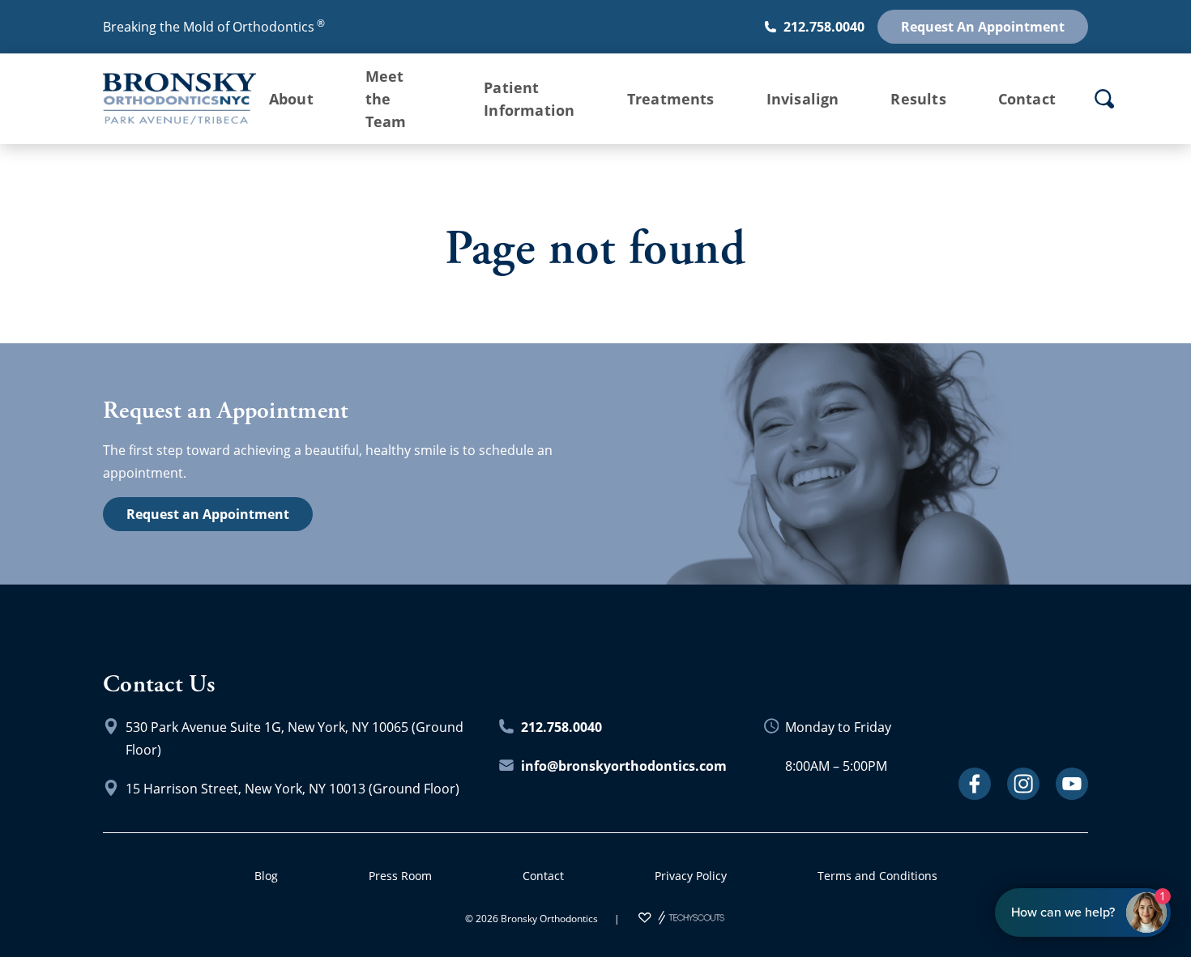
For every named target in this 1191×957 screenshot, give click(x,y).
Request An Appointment (983, 27)
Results (918, 98)
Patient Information (529, 99)
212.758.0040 (823, 27)
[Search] (1104, 98)
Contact (1027, 98)
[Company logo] (166, 98)
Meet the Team (386, 98)
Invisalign (802, 98)
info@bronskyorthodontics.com (624, 766)
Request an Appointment (207, 514)
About (291, 98)
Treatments (671, 98)
